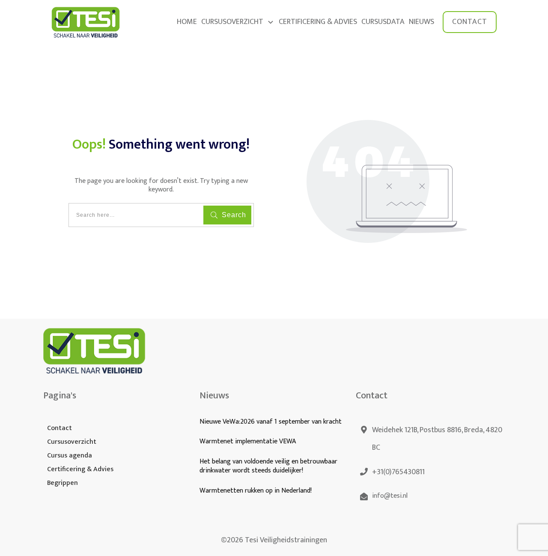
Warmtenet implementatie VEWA (248, 441)
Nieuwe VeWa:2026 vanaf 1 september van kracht (271, 421)
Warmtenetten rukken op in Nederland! (256, 490)
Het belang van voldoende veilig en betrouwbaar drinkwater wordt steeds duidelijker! (268, 466)
